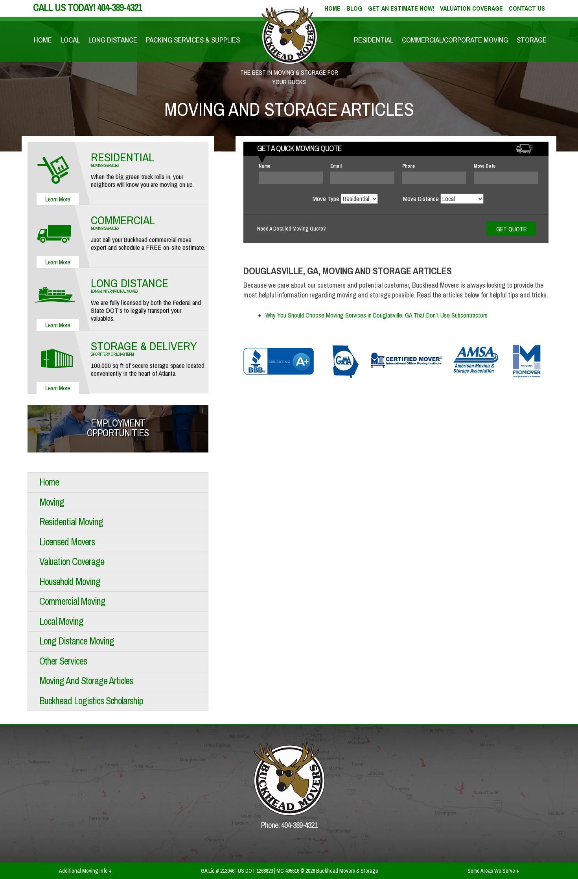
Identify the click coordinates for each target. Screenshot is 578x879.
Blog (354, 8)
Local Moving (61, 621)
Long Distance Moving (76, 641)
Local (70, 40)
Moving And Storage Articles (86, 680)
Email (336, 166)
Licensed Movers (67, 541)
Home (43, 40)
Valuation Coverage (471, 8)
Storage (532, 40)
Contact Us (527, 8)
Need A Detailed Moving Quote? (291, 228)
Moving (51, 502)
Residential (373, 40)
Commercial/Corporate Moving (455, 40)
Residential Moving (71, 521)
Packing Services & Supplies (193, 40)
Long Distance (112, 40)
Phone (408, 166)
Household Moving (69, 581)
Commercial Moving (72, 601)
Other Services (63, 661)
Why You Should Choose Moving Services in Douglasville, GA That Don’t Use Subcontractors (376, 315)
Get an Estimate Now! (401, 8)
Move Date (484, 166)
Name (264, 166)
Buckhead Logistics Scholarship (91, 700)
